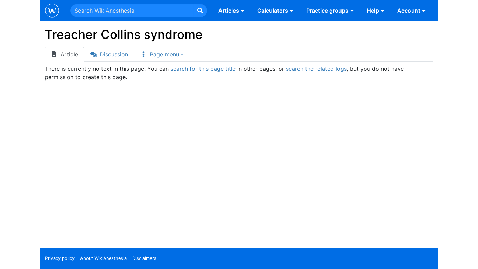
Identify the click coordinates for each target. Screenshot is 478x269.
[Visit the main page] (52, 11)
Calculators (272, 10)
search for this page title (203, 68)
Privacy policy (60, 258)
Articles (228, 10)
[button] (161, 54)
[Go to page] (200, 10)
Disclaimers (144, 258)
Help (373, 10)
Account (408, 10)
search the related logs (316, 68)
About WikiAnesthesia (103, 258)
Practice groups (327, 10)
